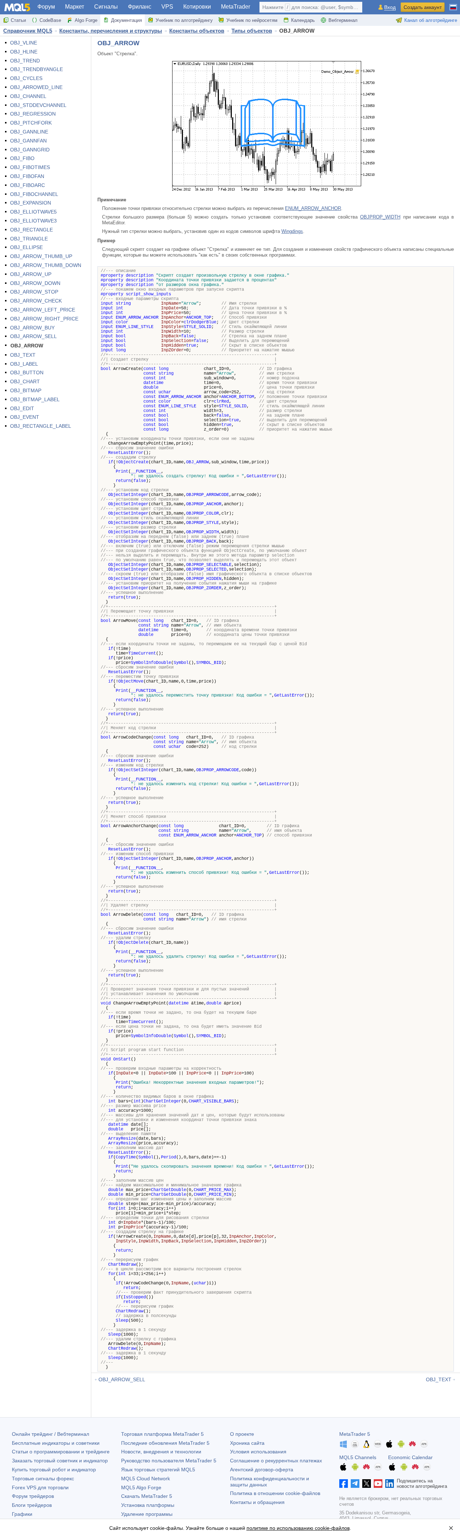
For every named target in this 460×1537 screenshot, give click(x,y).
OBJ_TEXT (23, 355)
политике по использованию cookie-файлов (298, 1528)
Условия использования (258, 1451)
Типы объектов (251, 31)
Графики (22, 1514)
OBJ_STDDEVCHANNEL (38, 105)
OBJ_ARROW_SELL (33, 336)
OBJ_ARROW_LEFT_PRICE (42, 310)
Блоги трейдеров (32, 1505)
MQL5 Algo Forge (141, 1487)
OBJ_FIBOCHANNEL (34, 194)
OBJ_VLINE (23, 43)
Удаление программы (146, 1514)
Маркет (74, 7)
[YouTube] (378, 1483)
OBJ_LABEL (24, 364)
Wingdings (292, 231)
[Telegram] (355, 1483)
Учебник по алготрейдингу (184, 20)
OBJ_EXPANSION (30, 203)
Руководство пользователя (168, 1460)
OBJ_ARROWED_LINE (36, 87)
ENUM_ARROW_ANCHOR (313, 208)
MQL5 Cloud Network (145, 1478)
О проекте (242, 1434)
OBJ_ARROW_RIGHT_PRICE (44, 319)
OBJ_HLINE (23, 52)
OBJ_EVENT (24, 417)
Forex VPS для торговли (40, 1487)
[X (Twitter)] (366, 1483)
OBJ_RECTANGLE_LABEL (40, 426)
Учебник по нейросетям (251, 20)
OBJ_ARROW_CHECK (36, 301)
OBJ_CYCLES (26, 78)
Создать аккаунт (423, 7)
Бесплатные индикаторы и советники (56, 1443)
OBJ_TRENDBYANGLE (36, 69)
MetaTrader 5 (354, 1434)
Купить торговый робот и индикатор (54, 1469)
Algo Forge (86, 20)
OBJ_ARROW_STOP (34, 292)
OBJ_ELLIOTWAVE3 (33, 221)
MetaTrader (235, 7)
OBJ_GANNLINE (29, 132)
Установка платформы (147, 1505)
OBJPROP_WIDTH (380, 217)
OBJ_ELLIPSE (26, 247)
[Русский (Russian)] (453, 4)
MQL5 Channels (357, 1457)
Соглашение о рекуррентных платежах (276, 1460)
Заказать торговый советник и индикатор (60, 1460)
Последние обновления (165, 1443)
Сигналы (106, 7)
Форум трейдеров (33, 1496)
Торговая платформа (162, 1434)
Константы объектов (196, 31)
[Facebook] (343, 1483)
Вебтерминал (343, 20)
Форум (46, 7)
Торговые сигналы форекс (43, 1478)
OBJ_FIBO (22, 158)
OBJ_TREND (25, 61)
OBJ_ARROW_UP (30, 274)
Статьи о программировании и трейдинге (61, 1451)
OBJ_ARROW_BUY (32, 328)
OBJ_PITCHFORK (31, 123)
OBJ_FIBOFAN (27, 176)
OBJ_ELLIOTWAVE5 (33, 212)
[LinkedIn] (389, 1483)
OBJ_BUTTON (26, 372)
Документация (126, 20)
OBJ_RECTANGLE (31, 230)
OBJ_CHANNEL (28, 96)
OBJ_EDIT (22, 408)
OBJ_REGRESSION (33, 114)
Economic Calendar (410, 1457)
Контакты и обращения (257, 1502)
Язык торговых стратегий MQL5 (158, 1469)
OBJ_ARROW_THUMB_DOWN (45, 265)
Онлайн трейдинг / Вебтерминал (50, 1434)
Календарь (303, 20)
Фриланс (139, 7)
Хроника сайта (247, 1443)
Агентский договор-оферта (261, 1469)
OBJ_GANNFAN (28, 141)
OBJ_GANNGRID (30, 150)
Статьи (18, 20)
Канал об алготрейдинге (430, 20)
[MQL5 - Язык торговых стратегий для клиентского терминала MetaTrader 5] (17, 7)
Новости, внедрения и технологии (161, 1451)
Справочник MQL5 (27, 31)
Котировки (197, 7)
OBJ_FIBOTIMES (30, 167)
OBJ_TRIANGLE (29, 239)
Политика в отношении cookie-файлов (275, 1493)
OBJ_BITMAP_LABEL (35, 399)
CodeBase (50, 20)
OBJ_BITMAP (25, 390)
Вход (390, 7)
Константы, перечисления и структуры (110, 31)
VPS (167, 7)
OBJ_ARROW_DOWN (35, 283)
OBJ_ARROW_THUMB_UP (41, 256)
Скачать (146, 1496)
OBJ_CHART (25, 381)
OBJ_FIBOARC (27, 185)
